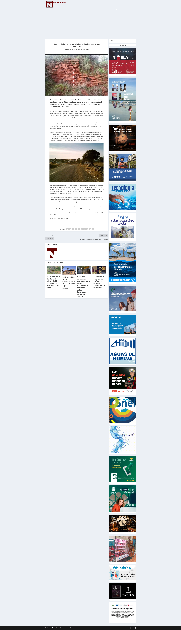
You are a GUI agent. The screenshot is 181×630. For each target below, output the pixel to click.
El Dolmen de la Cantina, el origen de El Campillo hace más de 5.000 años (53, 282)
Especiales (88, 9)
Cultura (72, 9)
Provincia (104, 9)
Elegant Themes (55, 627)
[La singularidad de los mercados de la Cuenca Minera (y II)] (69, 270)
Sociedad (49, 9)
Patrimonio (86, 49)
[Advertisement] (90, 25)
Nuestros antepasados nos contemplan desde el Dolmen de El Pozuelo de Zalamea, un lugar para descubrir (84, 285)
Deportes (80, 9)
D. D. (73, 49)
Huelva (97, 9)
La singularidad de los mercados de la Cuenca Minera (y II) (68, 281)
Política (65, 9)
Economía (57, 9)
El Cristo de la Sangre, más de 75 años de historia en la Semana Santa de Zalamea (99, 282)
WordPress (70, 627)
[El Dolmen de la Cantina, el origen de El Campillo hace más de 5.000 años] (54, 270)
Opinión (112, 9)
